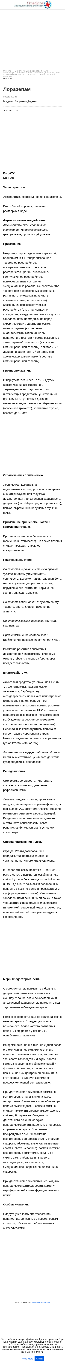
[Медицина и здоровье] (33, 5)
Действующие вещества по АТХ (31, 71)
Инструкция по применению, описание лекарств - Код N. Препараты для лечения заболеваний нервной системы (31, 74)
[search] (60, 5)
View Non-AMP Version (41, 1302)
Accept (39, 1359)
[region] (32, 36)
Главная (7, 71)
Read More (28, 1358)
